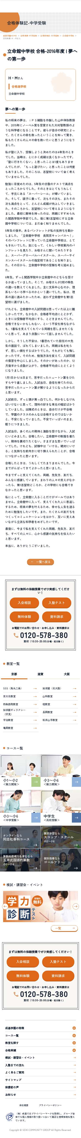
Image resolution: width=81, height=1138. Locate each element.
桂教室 (46, 704)
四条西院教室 (10, 704)
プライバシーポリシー (50, 1105)
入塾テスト (56, 602)
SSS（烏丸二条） (13, 688)
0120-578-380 (44, 635)
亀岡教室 (8, 728)
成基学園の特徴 (14, 1028)
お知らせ (10, 1095)
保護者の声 (12, 1087)
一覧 (58, 928)
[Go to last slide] (5, 906)
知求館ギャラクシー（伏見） (14, 712)
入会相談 (24, 602)
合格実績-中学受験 (28, 35)
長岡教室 (48, 712)
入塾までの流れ (14, 1065)
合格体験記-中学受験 (49, 35)
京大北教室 (9, 696)
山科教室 (48, 696)
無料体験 (24, 616)
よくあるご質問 (14, 1072)
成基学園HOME (10, 35)
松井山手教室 (50, 720)
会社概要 (23, 1105)
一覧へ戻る (43, 562)
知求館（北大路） (53, 688)
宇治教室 (8, 720)
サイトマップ (13, 1080)
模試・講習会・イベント (20, 1058)
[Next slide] (76, 906)
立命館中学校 (68, 35)
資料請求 (56, 616)
